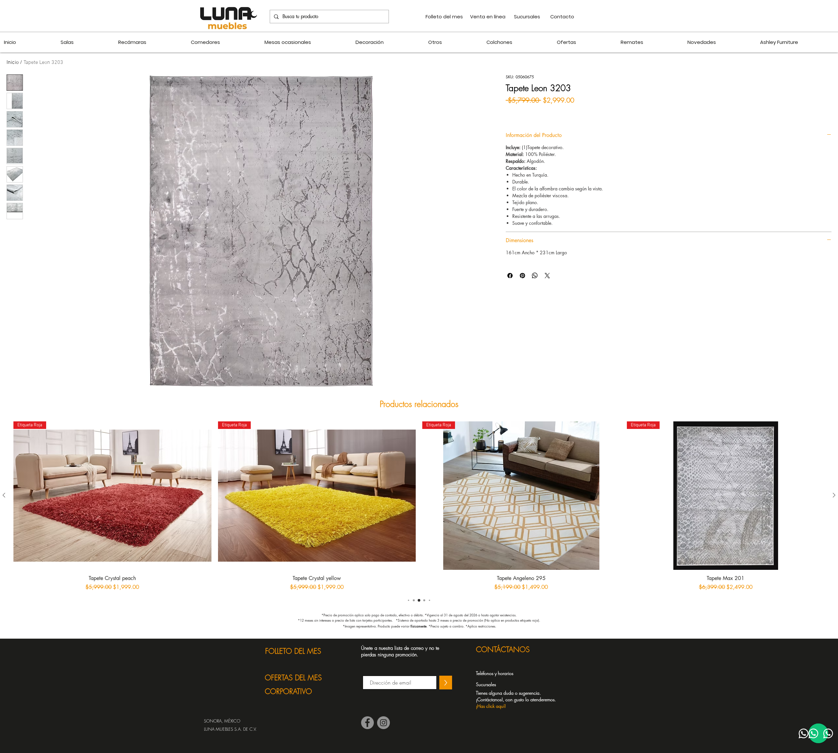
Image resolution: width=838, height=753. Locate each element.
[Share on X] (547, 276)
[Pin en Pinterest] (522, 276)
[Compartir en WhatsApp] (535, 276)
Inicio (13, 62)
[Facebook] (367, 722)
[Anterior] (4, 495)
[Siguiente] (834, 495)
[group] (419, 506)
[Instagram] (383, 722)
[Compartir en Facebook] (510, 276)
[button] (519, 699)
